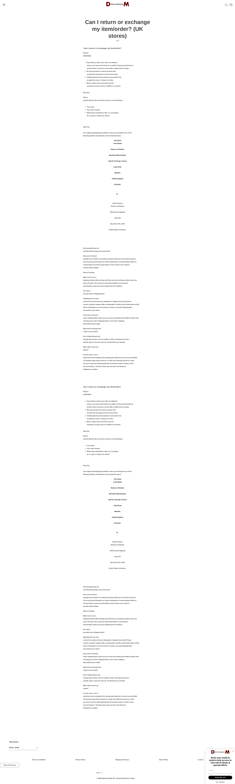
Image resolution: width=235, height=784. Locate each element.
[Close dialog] (233, 751)
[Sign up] (37, 747)
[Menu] (4, 5)
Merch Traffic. (130, 778)
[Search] (226, 5)
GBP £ (98, 773)
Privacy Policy (80, 760)
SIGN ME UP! (220, 777)
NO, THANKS (220, 782)
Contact (200, 760)
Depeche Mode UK (108, 778)
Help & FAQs (163, 760)
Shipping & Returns (122, 760)
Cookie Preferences (9, 765)
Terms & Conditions (39, 760)
